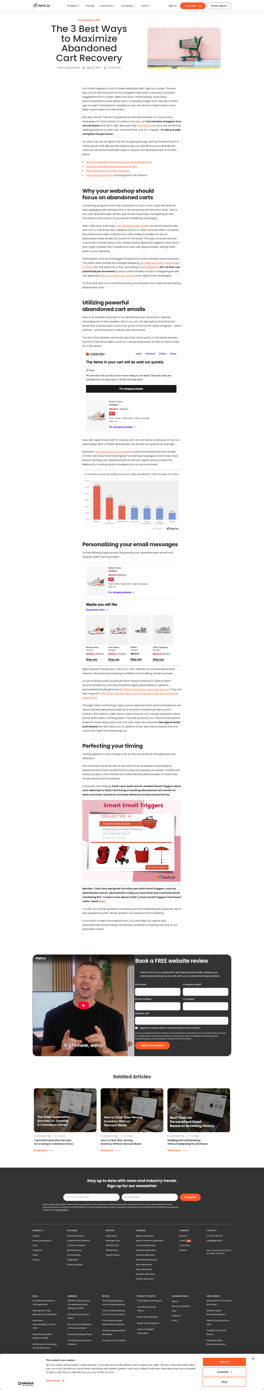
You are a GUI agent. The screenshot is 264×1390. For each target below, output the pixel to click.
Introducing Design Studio (80, 1334)
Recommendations (42, 1240)
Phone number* (143, 999)
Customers (184, 1245)
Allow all (224, 1362)
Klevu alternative (144, 1264)
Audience (37, 1250)
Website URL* (142, 1013)
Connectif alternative (146, 1245)
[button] (73, 5)
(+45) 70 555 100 (215, 1236)
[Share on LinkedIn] (45, 76)
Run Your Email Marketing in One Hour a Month (79, 1326)
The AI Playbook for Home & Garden (79, 1342)
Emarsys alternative (145, 1255)
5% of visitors (145, 125)
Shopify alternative (145, 1279)
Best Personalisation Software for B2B (42, 1336)
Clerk (131, 920)
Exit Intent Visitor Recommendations (216, 1312)
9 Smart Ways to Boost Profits (78, 1316)
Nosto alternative (144, 1269)
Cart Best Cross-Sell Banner (216, 1332)
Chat (35, 1245)
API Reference (112, 1250)
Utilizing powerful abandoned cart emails (111, 166)
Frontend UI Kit (112, 1245)
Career (185, 1240)
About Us (183, 1236)
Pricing (36, 1259)
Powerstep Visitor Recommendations (216, 1342)
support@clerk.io (214, 1240)
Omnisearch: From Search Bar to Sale (219, 1302)
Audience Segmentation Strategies (114, 1332)
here (102, 901)
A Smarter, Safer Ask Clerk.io (146, 1309)
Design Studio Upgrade (148, 1323)
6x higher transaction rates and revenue (144, 689)
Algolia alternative (144, 1236)
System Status (112, 1255)
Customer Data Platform (78, 1240)
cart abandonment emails (132, 226)
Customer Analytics (76, 1245)
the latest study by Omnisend (113, 452)
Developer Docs (113, 1240)
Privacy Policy (184, 1038)
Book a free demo (152, 1045)
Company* (189, 999)
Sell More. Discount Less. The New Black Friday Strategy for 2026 (79, 1304)
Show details (53, 1380)
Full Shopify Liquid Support (149, 1300)
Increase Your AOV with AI (114, 1340)
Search (36, 1236)
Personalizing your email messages (107, 171)
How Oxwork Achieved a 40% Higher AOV (44, 1302)
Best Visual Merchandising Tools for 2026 (44, 1324)
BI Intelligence (149, 267)
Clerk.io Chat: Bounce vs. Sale (218, 1322)
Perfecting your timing (100, 175)
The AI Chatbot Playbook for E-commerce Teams (113, 1312)
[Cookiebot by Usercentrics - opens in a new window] (26, 1384)
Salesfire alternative (145, 1274)
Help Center (111, 1236)
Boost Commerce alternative (149, 1240)
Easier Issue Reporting (147, 1317)
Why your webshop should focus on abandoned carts (119, 162)
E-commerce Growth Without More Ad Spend (113, 1322)
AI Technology (74, 1255)
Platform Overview (75, 1236)
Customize (223, 1372)
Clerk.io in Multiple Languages (145, 1331)
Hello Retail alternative (146, 1259)
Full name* (141, 984)
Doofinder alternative (146, 1250)
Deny (224, 1382)
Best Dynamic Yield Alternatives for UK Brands (45, 1312)
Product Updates (75, 1264)
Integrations (73, 1259)
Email (35, 1255)
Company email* (192, 984)
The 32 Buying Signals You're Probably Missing (113, 1302)
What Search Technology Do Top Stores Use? (45, 1346)
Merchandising (74, 1250)
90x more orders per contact (117, 275)
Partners (183, 1250)
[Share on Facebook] (49, 76)
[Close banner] (253, 1358)
